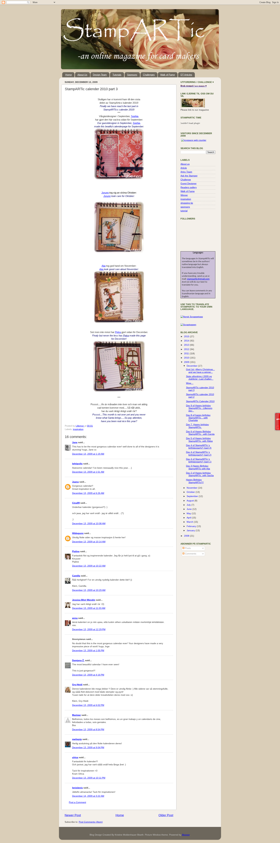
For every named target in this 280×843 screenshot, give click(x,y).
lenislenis (77, 788)
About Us (82, 74)
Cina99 (76, 503)
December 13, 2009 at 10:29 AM (88, 590)
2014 (187, 341)
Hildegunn (78, 533)
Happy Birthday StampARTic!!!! (195, 481)
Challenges (149, 74)
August (190, 500)
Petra (118, 332)
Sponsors (132, 74)
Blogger (186, 835)
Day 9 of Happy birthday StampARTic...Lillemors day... (199, 408)
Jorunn (105, 192)
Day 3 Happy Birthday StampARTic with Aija (198, 467)
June (189, 509)
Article (184, 168)
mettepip (77, 739)
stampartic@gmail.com (198, 279)
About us (185, 164)
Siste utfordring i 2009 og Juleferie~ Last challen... (199, 377)
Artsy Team (186, 172)
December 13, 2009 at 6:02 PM (88, 705)
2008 (187, 536)
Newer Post (73, 815)
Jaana (75, 482)
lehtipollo (77, 463)
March (190, 522)
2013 (187, 345)
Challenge (186, 179)
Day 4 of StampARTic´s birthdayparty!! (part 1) (198, 460)
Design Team (100, 74)
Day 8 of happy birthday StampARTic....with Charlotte (198, 418)
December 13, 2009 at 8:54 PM (88, 729)
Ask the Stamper (189, 176)
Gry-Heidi (77, 684)
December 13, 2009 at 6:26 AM (88, 493)
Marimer (76, 715)
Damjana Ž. (78, 660)
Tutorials (116, 74)
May (189, 513)
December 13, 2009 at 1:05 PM (88, 650)
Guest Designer (189, 183)
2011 (187, 353)
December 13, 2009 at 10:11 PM (88, 778)
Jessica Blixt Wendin (83, 600)
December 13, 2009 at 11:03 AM (88, 608)
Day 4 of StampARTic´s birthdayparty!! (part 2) (198, 453)
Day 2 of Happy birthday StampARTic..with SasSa (200, 474)
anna (75, 618)
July (189, 505)
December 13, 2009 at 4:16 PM (88, 675)
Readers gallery (189, 187)
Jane (74, 442)
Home (68, 74)
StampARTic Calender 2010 (200, 401)
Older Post (165, 815)
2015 (187, 336)
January (191, 530)
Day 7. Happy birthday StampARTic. (197, 425)
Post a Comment (77, 802)
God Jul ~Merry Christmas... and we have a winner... (200, 370)
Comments (190, 553)
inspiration (78, 429)
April (189, 517)
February (192, 526)
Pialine (76, 551)
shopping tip (187, 203)
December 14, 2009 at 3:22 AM (88, 796)
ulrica (75, 757)
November (192, 488)
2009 (187, 362)
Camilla (76, 576)
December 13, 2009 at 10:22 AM (88, 566)
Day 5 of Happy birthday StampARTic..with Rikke (199, 439)
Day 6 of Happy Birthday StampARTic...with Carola (200, 432)
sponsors (185, 207)
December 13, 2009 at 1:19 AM (88, 454)
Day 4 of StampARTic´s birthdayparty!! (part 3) (198, 446)
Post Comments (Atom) (91, 822)
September (193, 496)
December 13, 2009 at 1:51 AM (88, 472)
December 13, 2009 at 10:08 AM (88, 523)
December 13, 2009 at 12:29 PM (88, 629)
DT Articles (186, 74)
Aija (103, 266)
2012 (187, 349)
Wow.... (189, 383)
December (192, 366)
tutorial (184, 211)
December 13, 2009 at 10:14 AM (88, 541)
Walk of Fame (167, 74)
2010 (187, 358)
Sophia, (135, 116)
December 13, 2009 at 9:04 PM (88, 747)
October (191, 492)
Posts (187, 548)
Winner (184, 195)
